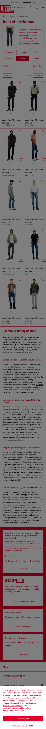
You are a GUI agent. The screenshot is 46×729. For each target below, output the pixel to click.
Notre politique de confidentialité (16, 708)
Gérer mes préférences (12, 705)
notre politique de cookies (13, 711)
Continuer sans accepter (23, 725)
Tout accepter (23, 719)
